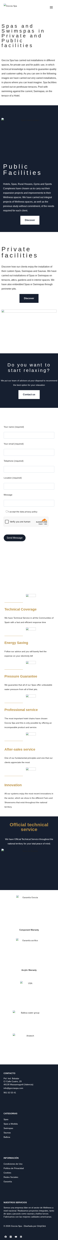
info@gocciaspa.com (13, 1088)
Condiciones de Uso (13, 1164)
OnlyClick (41, 1226)
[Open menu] (51, 7)
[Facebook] (6, 1237)
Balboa (7, 1137)
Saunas (7, 1132)
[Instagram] (11, 1237)
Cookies (7, 1173)
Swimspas (8, 1128)
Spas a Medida (11, 1124)
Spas (6, 1119)
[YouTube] (16, 1237)
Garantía (8, 1181)
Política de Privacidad (14, 1168)
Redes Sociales (11, 1177)
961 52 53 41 (10, 1092)
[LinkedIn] (21, 1237)
